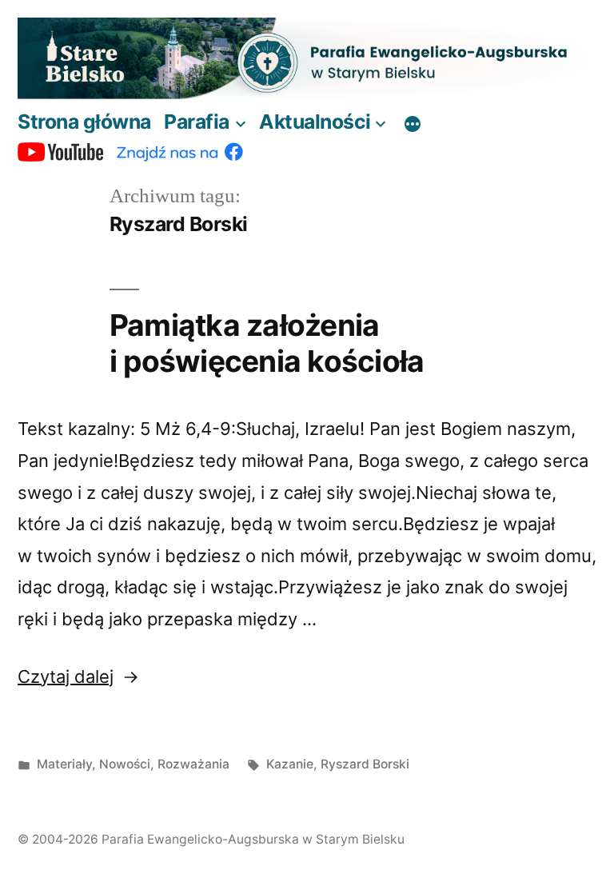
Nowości (124, 764)
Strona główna (84, 122)
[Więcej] (412, 124)
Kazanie (289, 764)
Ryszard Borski (365, 764)
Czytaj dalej (78, 676)
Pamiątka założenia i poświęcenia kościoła (267, 343)
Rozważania (193, 764)
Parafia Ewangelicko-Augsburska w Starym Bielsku (253, 839)
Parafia (196, 122)
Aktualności (315, 122)
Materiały (64, 764)
